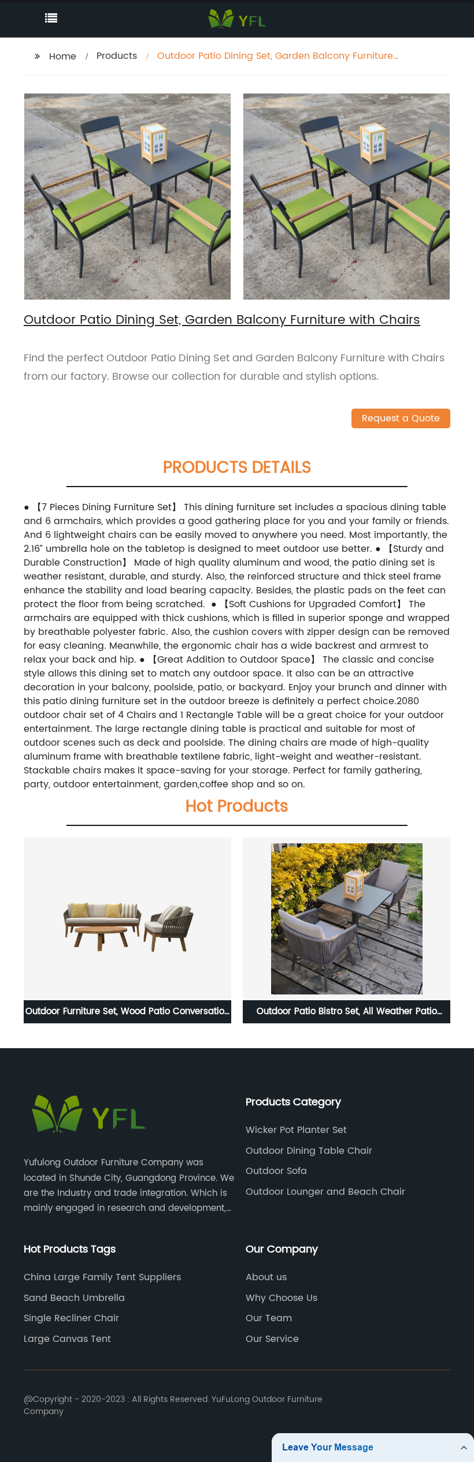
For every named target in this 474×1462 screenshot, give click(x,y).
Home (62, 56)
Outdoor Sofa (276, 1171)
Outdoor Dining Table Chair (309, 1151)
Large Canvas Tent (67, 1339)
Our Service (272, 1339)
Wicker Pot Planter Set (296, 1130)
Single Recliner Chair (71, 1318)
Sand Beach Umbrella (74, 1298)
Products (117, 55)
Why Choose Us (281, 1298)
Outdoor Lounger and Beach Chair (325, 1192)
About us (266, 1277)
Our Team (269, 1318)
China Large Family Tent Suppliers (102, 1277)
